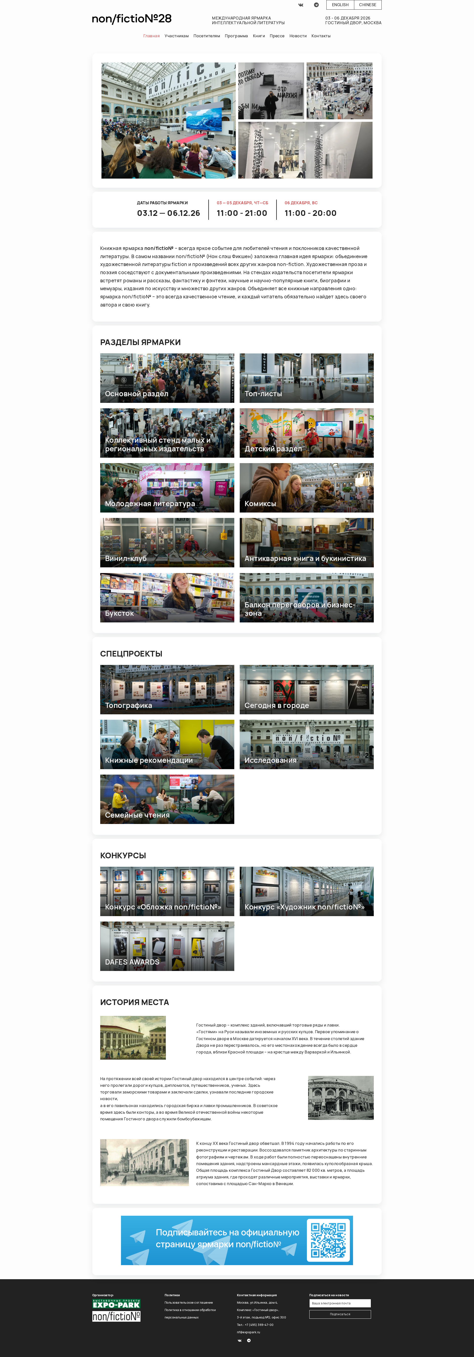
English (340, 4)
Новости (298, 36)
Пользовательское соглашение (189, 1302)
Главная (151, 36)
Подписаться (340, 1314)
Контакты (321, 36)
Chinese (367, 4)
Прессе (277, 36)
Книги (259, 36)
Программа (236, 36)
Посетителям (207, 36)
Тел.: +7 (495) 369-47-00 (255, 1325)
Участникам (177, 36)
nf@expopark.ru (248, 1332)
